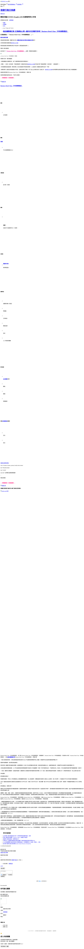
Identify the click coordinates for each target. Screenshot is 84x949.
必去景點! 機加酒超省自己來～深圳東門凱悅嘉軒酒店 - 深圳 (17, 835)
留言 (16, 860)
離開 (7, 946)
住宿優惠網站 (4, 421)
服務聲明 (54, 930)
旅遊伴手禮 (5, 263)
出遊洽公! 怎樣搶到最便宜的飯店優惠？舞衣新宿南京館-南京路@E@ (19, 840)
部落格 (4, 24)
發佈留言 (2, 876)
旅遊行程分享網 (8, 10)
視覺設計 (11, 863)
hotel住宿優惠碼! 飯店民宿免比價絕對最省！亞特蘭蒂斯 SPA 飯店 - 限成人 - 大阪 (21, 842)
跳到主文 (3, 13)
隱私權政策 (49, 930)
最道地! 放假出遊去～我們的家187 (11, 839)
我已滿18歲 (3, 946)
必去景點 (5, 379)
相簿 (4, 22)
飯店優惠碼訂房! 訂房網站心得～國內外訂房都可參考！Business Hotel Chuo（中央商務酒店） (35, 31)
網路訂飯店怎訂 (21, 40)
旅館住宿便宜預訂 (5, 463)
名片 (4, 25)
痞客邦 (13, 860)
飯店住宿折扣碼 (4, 37)
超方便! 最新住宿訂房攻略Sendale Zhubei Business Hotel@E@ (17, 843)
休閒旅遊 (11, 20)
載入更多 (2, 868)
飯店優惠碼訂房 (11, 757)
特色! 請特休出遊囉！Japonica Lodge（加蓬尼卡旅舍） (15, 837)
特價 (2, 141)
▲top (2, 865)
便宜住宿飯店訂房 (29, 40)
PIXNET (32, 930)
